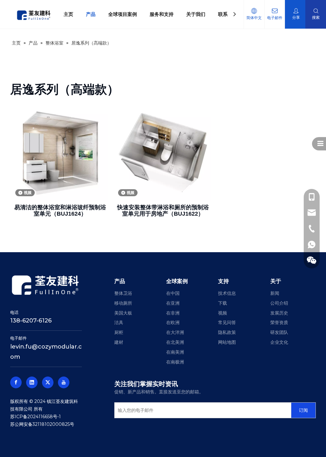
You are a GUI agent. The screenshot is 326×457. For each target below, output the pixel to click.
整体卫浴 (123, 293)
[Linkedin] (32, 382)
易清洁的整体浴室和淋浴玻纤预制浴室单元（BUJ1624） (60, 210)
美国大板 (123, 313)
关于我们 (195, 14)
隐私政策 (227, 332)
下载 (222, 303)
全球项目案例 (122, 14)
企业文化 (279, 342)
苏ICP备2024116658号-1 (35, 416)
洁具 (118, 322)
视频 (222, 313)
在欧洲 (173, 322)
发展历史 (279, 313)
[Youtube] (63, 382)
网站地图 (227, 342)
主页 (68, 14)
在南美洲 (175, 352)
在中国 (173, 293)
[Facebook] (16, 382)
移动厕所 (123, 303)
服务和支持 (162, 14)
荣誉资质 (279, 322)
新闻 (274, 293)
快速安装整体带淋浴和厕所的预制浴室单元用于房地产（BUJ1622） (163, 210)
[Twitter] (47, 382)
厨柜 (118, 332)
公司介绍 (279, 303)
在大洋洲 (175, 332)
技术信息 (227, 293)
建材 (118, 342)
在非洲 (173, 313)
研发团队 (279, 332)
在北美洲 (175, 342)
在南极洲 (175, 362)
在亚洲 (173, 303)
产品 (91, 14)
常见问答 (227, 322)
